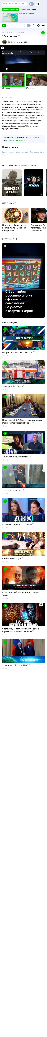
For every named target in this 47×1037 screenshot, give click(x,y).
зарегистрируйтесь (16, 140)
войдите (35, 137)
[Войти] (38, 25)
